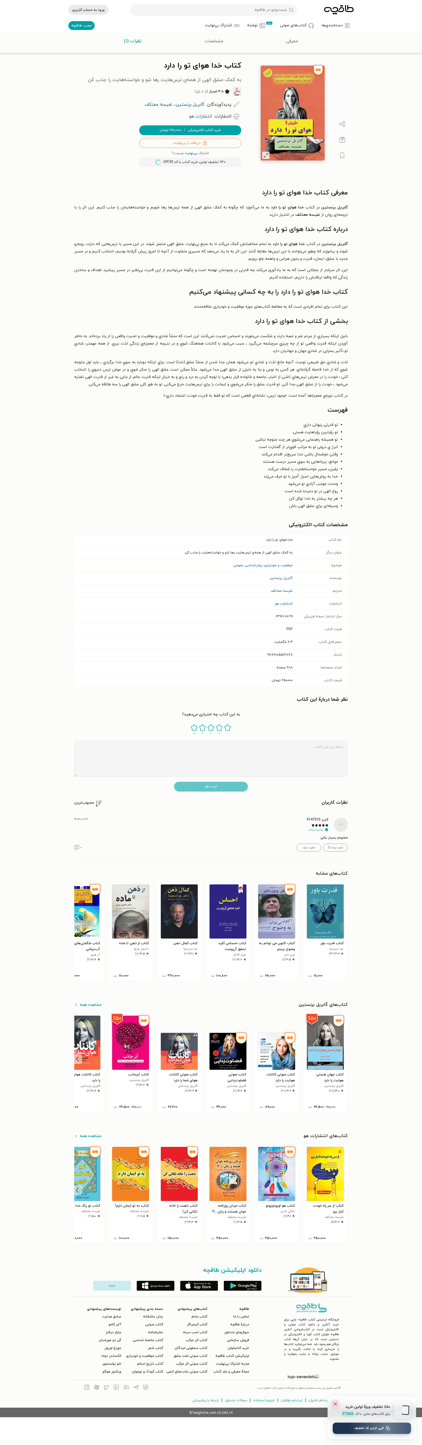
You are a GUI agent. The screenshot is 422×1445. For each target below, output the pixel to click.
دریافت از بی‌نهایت (187, 143)
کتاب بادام (199, 1316)
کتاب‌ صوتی (154, 1324)
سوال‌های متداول (236, 1332)
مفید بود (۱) (335, 848)
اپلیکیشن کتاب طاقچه (232, 1356)
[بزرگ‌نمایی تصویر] (266, 155)
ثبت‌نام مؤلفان (291, 1400)
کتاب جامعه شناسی (148, 1340)
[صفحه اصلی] (339, 9)
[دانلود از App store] (199, 1286)
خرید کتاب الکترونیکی (190, 130)
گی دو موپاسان (110, 1340)
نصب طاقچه (81, 25)
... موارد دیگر (112, 1286)
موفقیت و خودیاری (278, 565)
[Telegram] (136, 1388)
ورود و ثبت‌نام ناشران (324, 1400)
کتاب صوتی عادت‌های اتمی (186, 1371)
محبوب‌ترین (84, 802)
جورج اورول (113, 1348)
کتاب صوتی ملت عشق (190, 1356)
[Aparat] (97, 1388)
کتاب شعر (155, 1348)
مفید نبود (309, 848)
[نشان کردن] (342, 155)
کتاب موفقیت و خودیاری (144, 1356)
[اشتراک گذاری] (342, 124)
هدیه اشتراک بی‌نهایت (232, 1363)
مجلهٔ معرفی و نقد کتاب (231, 1371)
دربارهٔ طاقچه (239, 1324)
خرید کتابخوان (238, 1348)
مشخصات (214, 41)
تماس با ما (241, 1316)
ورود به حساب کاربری (88, 10)
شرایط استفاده (264, 1400)
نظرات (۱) (133, 41)
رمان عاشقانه (153, 1316)
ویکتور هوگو (112, 1371)
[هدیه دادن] (342, 140)
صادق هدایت (111, 1316)
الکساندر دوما (111, 1356)
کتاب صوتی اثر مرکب (191, 1363)
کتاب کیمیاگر (197, 1324)
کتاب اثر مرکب (196, 1340)
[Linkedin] (116, 1388)
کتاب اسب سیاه (195, 1332)
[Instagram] (87, 1388)
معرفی (292, 41)
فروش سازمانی (238, 1340)
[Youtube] (126, 1388)
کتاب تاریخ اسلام (150, 1363)
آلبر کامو (114, 1324)
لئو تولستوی (112, 1363)
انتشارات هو (284, 603)
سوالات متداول (236, 1400)
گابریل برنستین (281, 578)
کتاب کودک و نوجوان (147, 1371)
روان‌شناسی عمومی (247, 565)
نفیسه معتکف (282, 591)
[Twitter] (106, 1388)
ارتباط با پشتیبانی (205, 1400)
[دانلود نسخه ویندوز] (155, 1286)
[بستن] (335, 1404)
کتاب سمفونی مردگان (191, 1348)
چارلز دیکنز (113, 1332)
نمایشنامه (155, 1332)
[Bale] (146, 1388)
